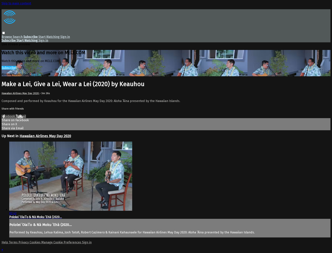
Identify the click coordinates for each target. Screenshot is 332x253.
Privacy (24, 242)
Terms (13, 242)
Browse (7, 37)
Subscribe (9, 68)
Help (5, 242)
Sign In (43, 40)
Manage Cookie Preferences (61, 242)
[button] (3, 33)
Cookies (35, 242)
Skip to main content (16, 3)
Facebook (9, 116)
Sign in (65, 37)
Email (22, 116)
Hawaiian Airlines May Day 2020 (21, 93)
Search (18, 37)
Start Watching (49, 37)
